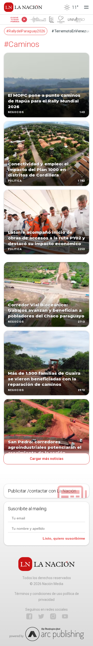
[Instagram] (53, 616)
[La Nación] (23, 7)
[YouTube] (65, 616)
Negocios (16, 112)
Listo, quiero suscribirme (64, 538)
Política (15, 180)
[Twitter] (41, 616)
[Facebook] (29, 616)
